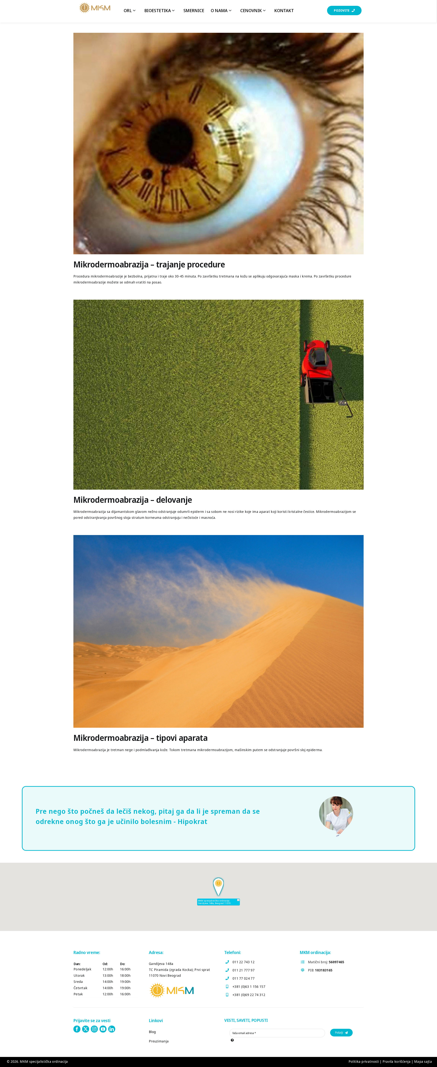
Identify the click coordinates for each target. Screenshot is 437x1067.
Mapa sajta (423, 1061)
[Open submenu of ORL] (136, 10)
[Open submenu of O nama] (232, 10)
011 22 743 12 (243, 962)
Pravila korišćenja (397, 1061)
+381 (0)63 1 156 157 (248, 986)
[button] (344, 10)
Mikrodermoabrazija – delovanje (132, 499)
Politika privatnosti (364, 1061)
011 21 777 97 (243, 970)
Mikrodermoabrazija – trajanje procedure (149, 264)
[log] (94, 3)
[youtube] (103, 1029)
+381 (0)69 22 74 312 (248, 994)
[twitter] (85, 1029)
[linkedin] (111, 1029)
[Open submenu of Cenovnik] (266, 10)
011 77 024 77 (243, 978)
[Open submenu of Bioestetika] (175, 10)
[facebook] (76, 1029)
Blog (152, 1031)
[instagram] (94, 1029)
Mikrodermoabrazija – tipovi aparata (140, 737)
